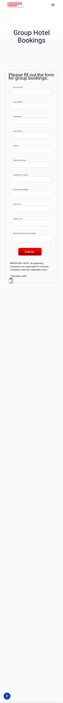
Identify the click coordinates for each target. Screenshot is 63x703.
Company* (17, 116)
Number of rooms (20, 175)
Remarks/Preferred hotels (24, 233)
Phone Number (19, 160)
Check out (17, 219)
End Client (17, 131)
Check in (17, 204)
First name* (18, 87)
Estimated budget (20, 190)
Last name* (18, 102)
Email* (16, 146)
